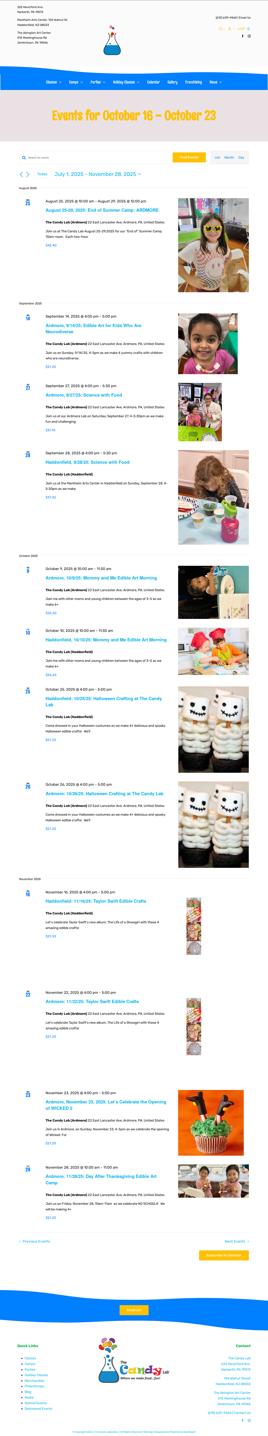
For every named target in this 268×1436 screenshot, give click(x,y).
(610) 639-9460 (226, 17)
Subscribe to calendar (224, 1255)
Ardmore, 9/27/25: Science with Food (84, 395)
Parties (30, 1370)
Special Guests (36, 1403)
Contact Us (242, 1413)
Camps (30, 1364)
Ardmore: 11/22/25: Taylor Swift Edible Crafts (92, 1001)
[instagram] (249, 36)
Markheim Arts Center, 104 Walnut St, (42, 20)
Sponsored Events (38, 1409)
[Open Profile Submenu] (233, 29)
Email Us (245, 17)
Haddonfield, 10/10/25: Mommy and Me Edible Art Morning (106, 639)
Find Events (189, 157)
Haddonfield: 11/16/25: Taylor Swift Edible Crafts (96, 901)
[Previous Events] (21, 174)
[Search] (221, 29)
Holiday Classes (36, 1375)
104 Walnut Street (237, 1378)
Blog (28, 1392)
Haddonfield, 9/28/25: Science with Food (88, 462)
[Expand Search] (224, 29)
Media (29, 1397)
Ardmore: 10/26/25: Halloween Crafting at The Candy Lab (105, 793)
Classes (30, 1358)
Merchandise (34, 1381)
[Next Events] (28, 174)
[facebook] (242, 36)
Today (42, 174)
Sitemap (148, 1432)
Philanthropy (34, 1386)
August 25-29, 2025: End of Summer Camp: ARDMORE (102, 210)
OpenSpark (189, 1432)
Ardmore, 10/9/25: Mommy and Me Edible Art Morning (101, 578)
